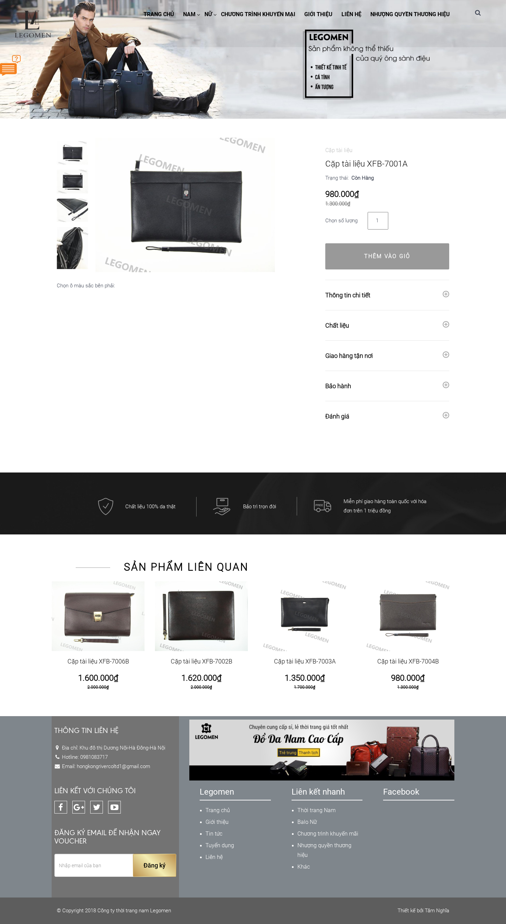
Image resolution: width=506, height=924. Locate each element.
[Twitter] (96, 807)
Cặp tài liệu (338, 150)
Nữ (208, 14)
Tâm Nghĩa (437, 910)
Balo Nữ (307, 822)
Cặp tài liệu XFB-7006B (98, 661)
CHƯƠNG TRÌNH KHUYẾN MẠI (258, 14)
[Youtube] (114, 807)
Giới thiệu (318, 14)
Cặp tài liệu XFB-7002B (201, 661)
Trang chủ (159, 14)
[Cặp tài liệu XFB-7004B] (407, 616)
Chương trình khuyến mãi (327, 833)
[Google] (78, 807)
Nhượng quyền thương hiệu (410, 14)
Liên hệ (351, 14)
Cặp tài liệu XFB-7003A (305, 661)
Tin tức (213, 833)
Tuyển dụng (219, 845)
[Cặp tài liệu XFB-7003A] (304, 616)
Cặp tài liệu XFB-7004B (408, 661)
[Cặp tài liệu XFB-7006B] (98, 616)
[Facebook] (60, 807)
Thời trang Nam (316, 810)
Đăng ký (155, 865)
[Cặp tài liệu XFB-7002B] (201, 616)
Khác (303, 866)
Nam (189, 14)
